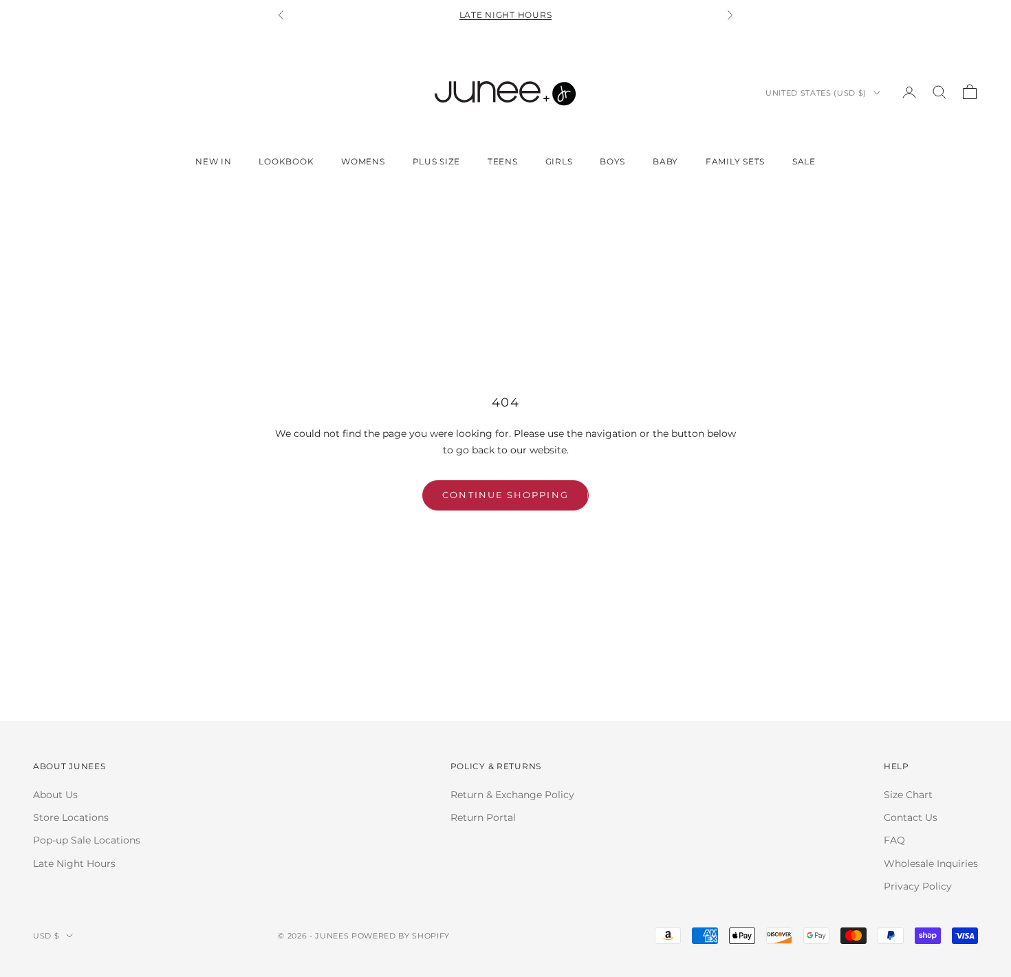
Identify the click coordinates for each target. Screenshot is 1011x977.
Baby (665, 161)
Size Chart (908, 794)
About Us (55, 794)
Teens (503, 161)
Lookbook (286, 161)
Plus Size (436, 161)
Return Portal (483, 817)
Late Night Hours (505, 15)
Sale (804, 161)
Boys (612, 161)
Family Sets (735, 161)
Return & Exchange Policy (512, 794)
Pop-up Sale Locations (86, 840)
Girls (559, 161)
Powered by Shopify (400, 936)
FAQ (894, 840)
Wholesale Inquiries (931, 863)
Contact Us (910, 817)
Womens (362, 161)
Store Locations (71, 817)
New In (213, 161)
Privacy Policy (918, 886)
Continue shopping (505, 494)
